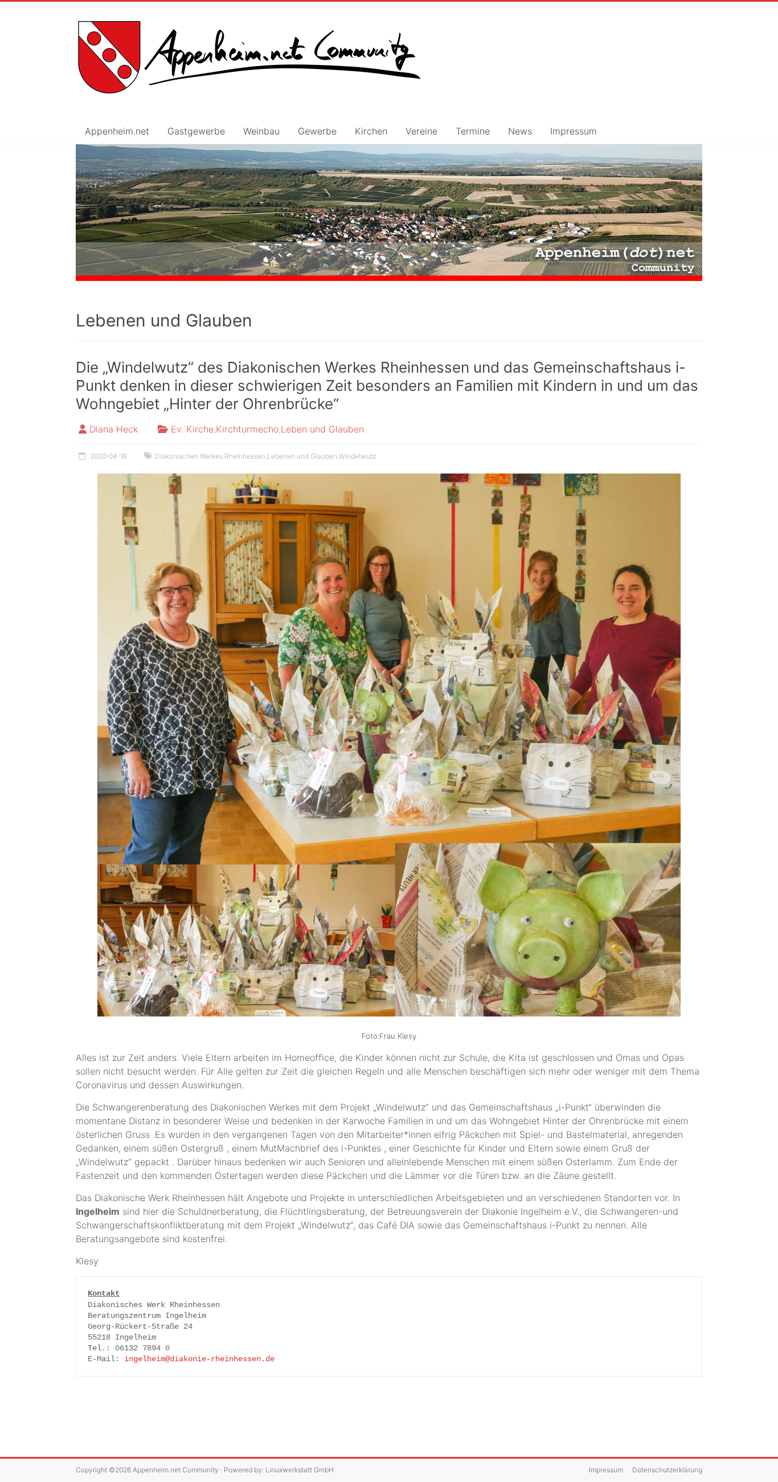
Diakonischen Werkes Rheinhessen (210, 456)
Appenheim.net (117, 131)
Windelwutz (357, 456)
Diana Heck (113, 429)
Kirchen (371, 131)
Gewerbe (317, 131)
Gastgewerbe (196, 131)
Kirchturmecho (247, 429)
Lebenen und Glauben (302, 456)
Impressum (573, 131)
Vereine (421, 131)
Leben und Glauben (322, 429)
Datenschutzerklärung (667, 1469)
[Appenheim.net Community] (389, 212)
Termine (473, 131)
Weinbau (261, 131)
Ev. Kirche (192, 429)
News (520, 131)
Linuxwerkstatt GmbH (299, 1469)
